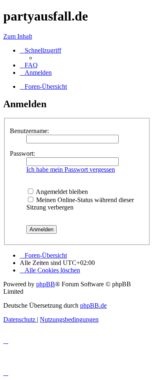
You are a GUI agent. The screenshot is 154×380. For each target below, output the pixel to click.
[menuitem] (29, 65)
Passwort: (22, 153)
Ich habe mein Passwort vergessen (70, 169)
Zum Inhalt (17, 36)
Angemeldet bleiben (61, 191)
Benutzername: (29, 130)
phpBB (45, 284)
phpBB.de (93, 305)
